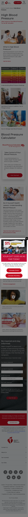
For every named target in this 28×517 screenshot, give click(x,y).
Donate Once (14, 270)
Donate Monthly (14, 275)
